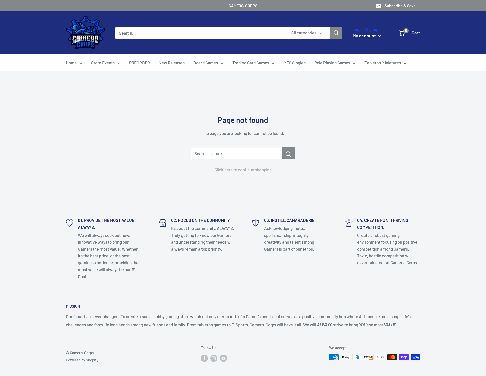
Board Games (205, 62)
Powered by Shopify (82, 360)
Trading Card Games (250, 62)
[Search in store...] (288, 153)
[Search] (336, 33)
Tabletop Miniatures (382, 62)
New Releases (172, 62)
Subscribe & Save (400, 5)
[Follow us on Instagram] (213, 358)
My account (365, 36)
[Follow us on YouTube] (223, 358)
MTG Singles (295, 62)
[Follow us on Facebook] (204, 358)
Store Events (103, 62)
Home (71, 62)
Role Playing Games (332, 62)
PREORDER (139, 62)
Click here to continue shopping (243, 169)
